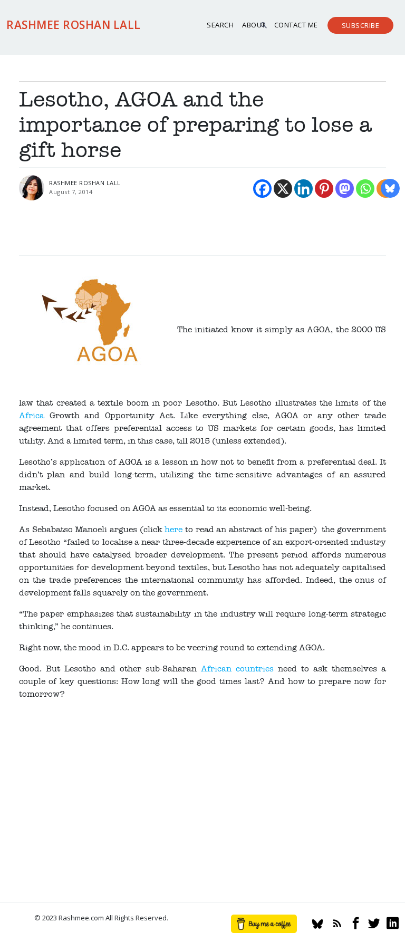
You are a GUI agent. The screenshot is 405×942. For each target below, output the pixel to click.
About (254, 25)
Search (220, 25)
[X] (283, 188)
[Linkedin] (303, 188)
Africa (31, 415)
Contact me (296, 25)
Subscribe (361, 25)
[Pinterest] (324, 188)
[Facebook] (262, 188)
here (173, 529)
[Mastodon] (344, 188)
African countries (237, 669)
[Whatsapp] (365, 188)
